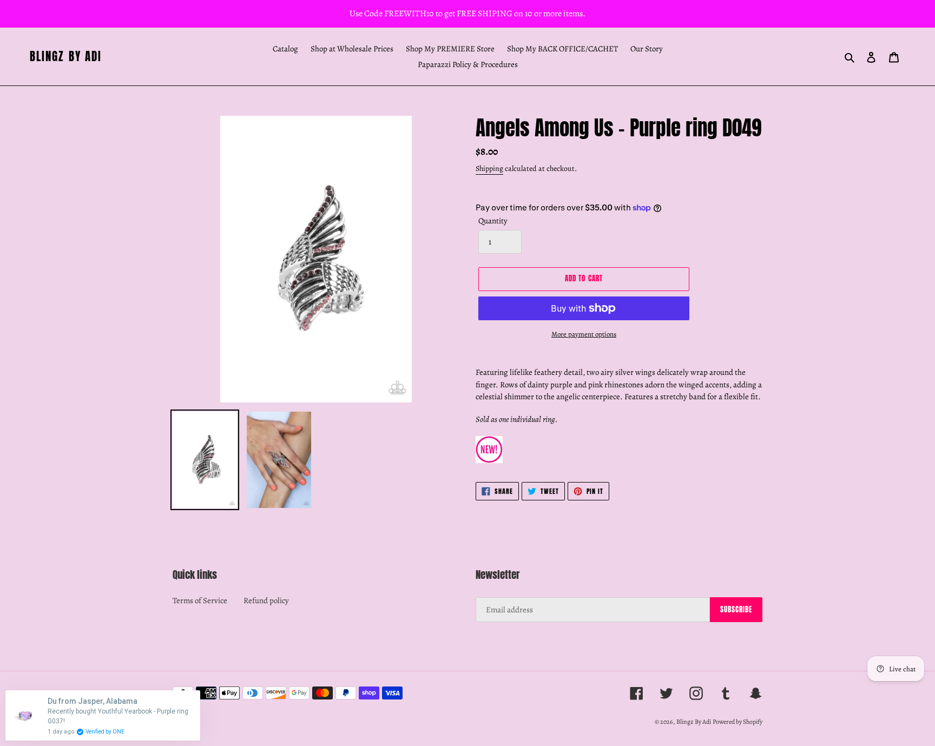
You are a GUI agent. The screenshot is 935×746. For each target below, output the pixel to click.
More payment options (583, 334)
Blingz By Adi (66, 56)
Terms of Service (200, 600)
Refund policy (266, 600)
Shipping (489, 168)
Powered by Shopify (737, 721)
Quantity (493, 220)
